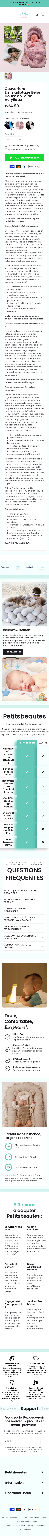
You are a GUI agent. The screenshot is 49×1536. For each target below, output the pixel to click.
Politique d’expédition (36, 1526)
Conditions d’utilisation (15, 1526)
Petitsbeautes (15, 1517)
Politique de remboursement (35, 1518)
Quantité (9, 134)
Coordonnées (25, 1530)
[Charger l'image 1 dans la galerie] (8, 76)
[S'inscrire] (43, 1441)
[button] (5, 15)
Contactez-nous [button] (18, 1493)
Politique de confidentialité (26, 1522)
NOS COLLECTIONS (13, 652)
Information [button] (14, 1483)
